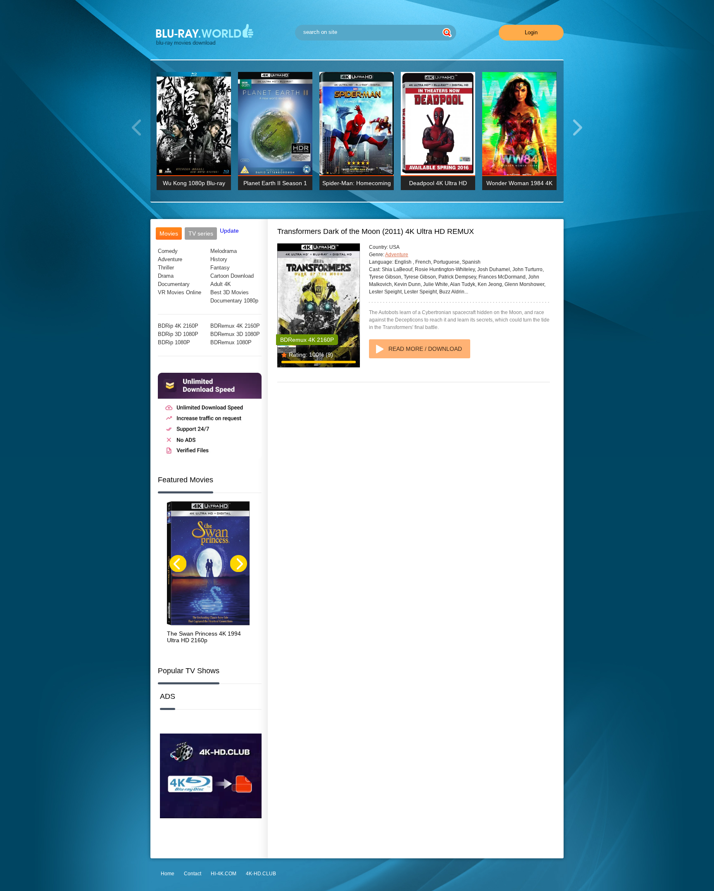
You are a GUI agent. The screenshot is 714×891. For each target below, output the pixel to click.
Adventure (170, 259)
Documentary (174, 284)
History (218, 259)
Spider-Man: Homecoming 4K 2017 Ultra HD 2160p (356, 185)
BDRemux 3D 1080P (235, 334)
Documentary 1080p (234, 301)
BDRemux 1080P (231, 342)
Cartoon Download (232, 276)
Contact (192, 874)
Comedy (168, 251)
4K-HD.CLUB (261, 874)
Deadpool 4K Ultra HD (438, 183)
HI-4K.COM (223, 874)
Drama (166, 276)
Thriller (166, 267)
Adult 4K (220, 284)
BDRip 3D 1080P (178, 334)
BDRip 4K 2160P (178, 326)
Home (167, 874)
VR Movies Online (179, 292)
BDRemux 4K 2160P (235, 326)
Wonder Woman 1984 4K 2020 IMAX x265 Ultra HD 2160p (519, 185)
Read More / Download (425, 348)
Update (229, 230)
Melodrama (223, 251)
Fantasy (220, 267)
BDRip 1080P (174, 342)
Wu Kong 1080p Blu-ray (194, 183)
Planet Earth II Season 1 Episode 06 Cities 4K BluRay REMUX (275, 185)
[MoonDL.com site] (210, 457)
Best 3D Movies (229, 292)
